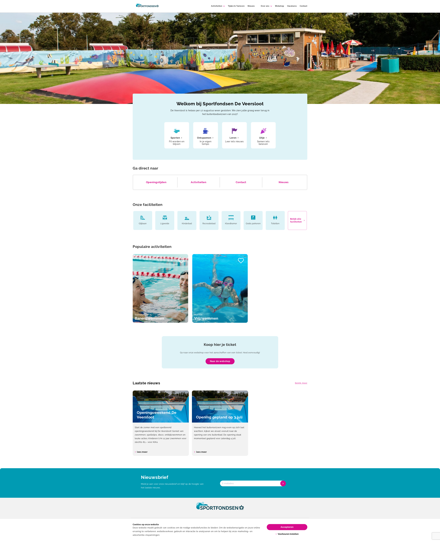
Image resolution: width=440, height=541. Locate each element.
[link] (220, 508)
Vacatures (292, 6)
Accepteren (287, 527)
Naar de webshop (220, 361)
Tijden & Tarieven (236, 6)
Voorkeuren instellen (288, 534)
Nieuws (251, 6)
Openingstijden (156, 182)
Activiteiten (216, 6)
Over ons (265, 6)
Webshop (279, 6)
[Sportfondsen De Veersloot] (147, 6)
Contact (303, 6)
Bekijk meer (301, 383)
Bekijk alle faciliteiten (296, 220)
